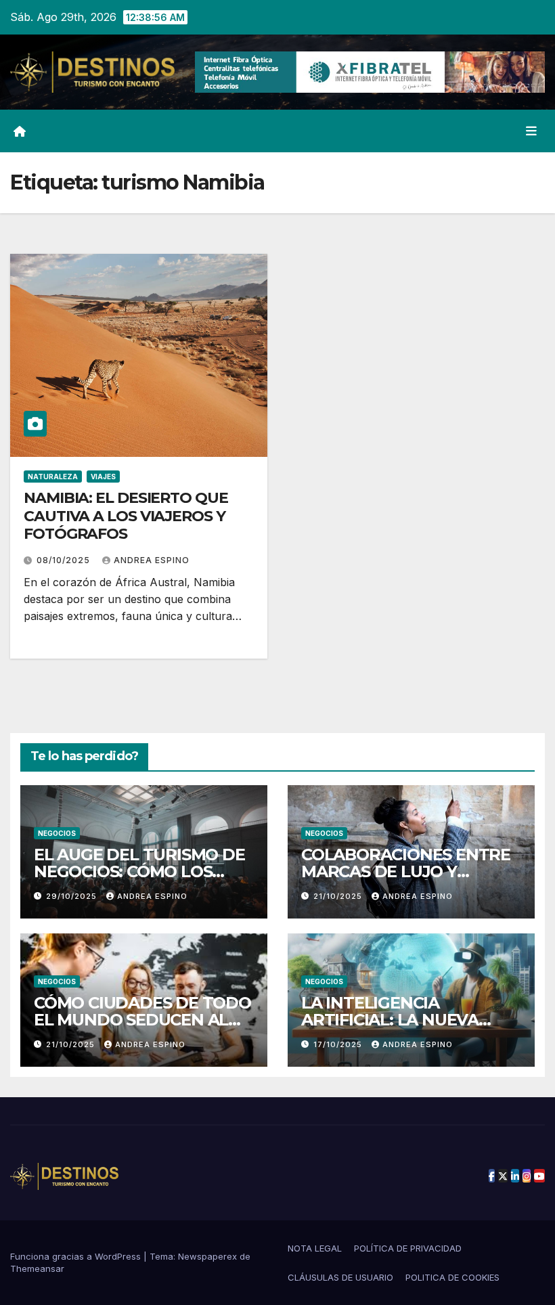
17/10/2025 (339, 1044)
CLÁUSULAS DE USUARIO (340, 1277)
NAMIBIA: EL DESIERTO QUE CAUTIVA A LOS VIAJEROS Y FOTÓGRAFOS (126, 516)
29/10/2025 (72, 896)
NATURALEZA (53, 476)
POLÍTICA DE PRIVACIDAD (408, 1248)
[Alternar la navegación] (531, 130)
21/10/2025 (339, 896)
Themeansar (37, 1268)
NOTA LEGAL (315, 1248)
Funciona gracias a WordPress (76, 1256)
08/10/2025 (65, 560)
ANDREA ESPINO (152, 560)
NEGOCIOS (57, 833)
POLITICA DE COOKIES (452, 1277)
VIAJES (103, 476)
